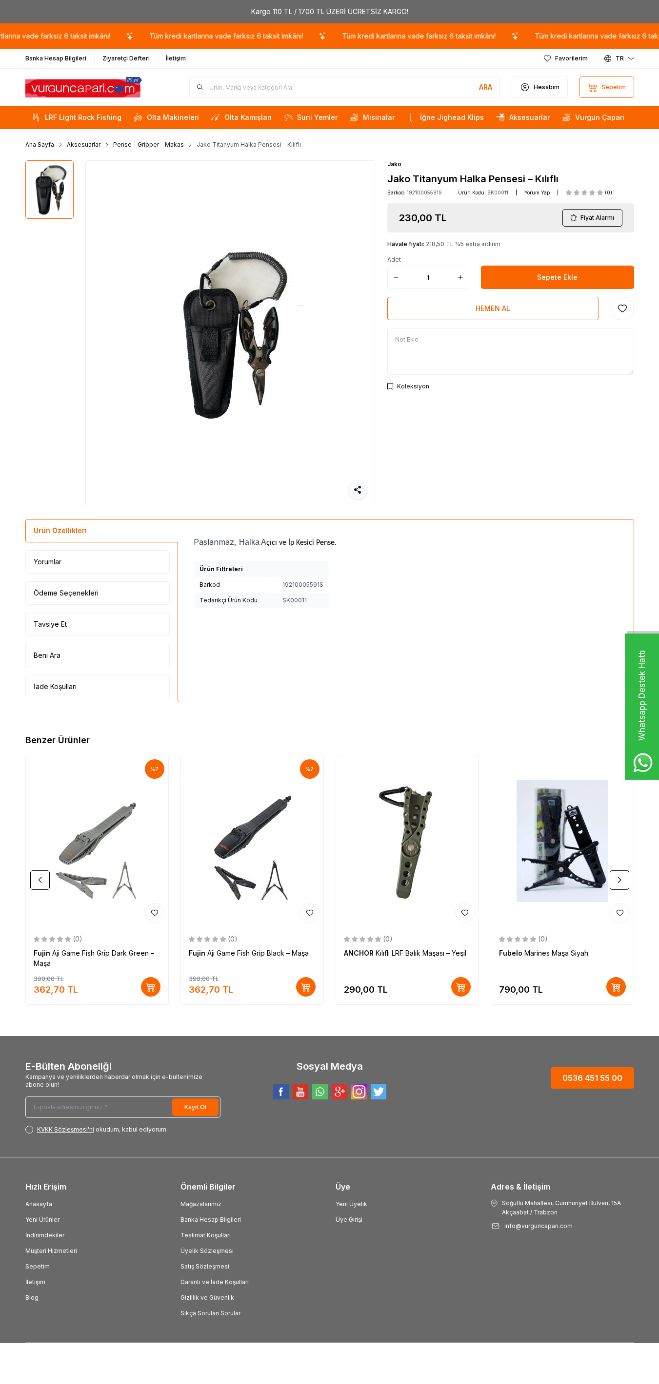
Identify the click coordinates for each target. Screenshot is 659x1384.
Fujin (43, 953)
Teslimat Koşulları (205, 1235)
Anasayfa (38, 1204)
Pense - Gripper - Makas (148, 144)
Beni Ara (47, 655)
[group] (230, 334)
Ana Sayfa (39, 144)
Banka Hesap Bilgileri (210, 1219)
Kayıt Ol (195, 1107)
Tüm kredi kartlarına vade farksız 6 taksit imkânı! (215, 36)
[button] (40, 880)
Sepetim (37, 1266)
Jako (394, 164)
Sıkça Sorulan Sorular (210, 1313)
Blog (32, 1297)
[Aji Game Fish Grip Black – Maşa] (252, 840)
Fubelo (511, 953)
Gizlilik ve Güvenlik (207, 1297)
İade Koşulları (55, 686)
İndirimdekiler (44, 1235)
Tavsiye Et (50, 624)
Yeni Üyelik (351, 1204)
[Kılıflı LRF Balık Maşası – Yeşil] (407, 840)
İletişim (35, 1282)
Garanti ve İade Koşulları (214, 1282)
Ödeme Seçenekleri (66, 593)
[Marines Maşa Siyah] (562, 840)
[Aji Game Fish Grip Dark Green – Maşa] (97, 840)
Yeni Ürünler (42, 1219)
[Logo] (83, 87)
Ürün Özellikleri (60, 530)
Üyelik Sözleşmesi (207, 1250)
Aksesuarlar (83, 144)
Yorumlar (47, 561)
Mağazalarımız (200, 1204)
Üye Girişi (349, 1219)
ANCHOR (360, 953)
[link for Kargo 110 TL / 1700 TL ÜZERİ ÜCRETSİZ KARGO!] (329, 11)
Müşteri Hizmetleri (51, 1250)
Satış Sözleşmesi (204, 1266)
